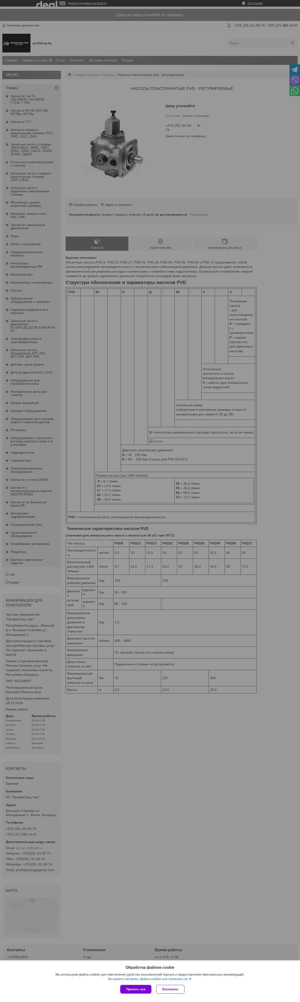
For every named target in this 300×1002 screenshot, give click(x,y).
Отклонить (170, 989)
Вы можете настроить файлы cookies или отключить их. (148, 979)
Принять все (135, 989)
